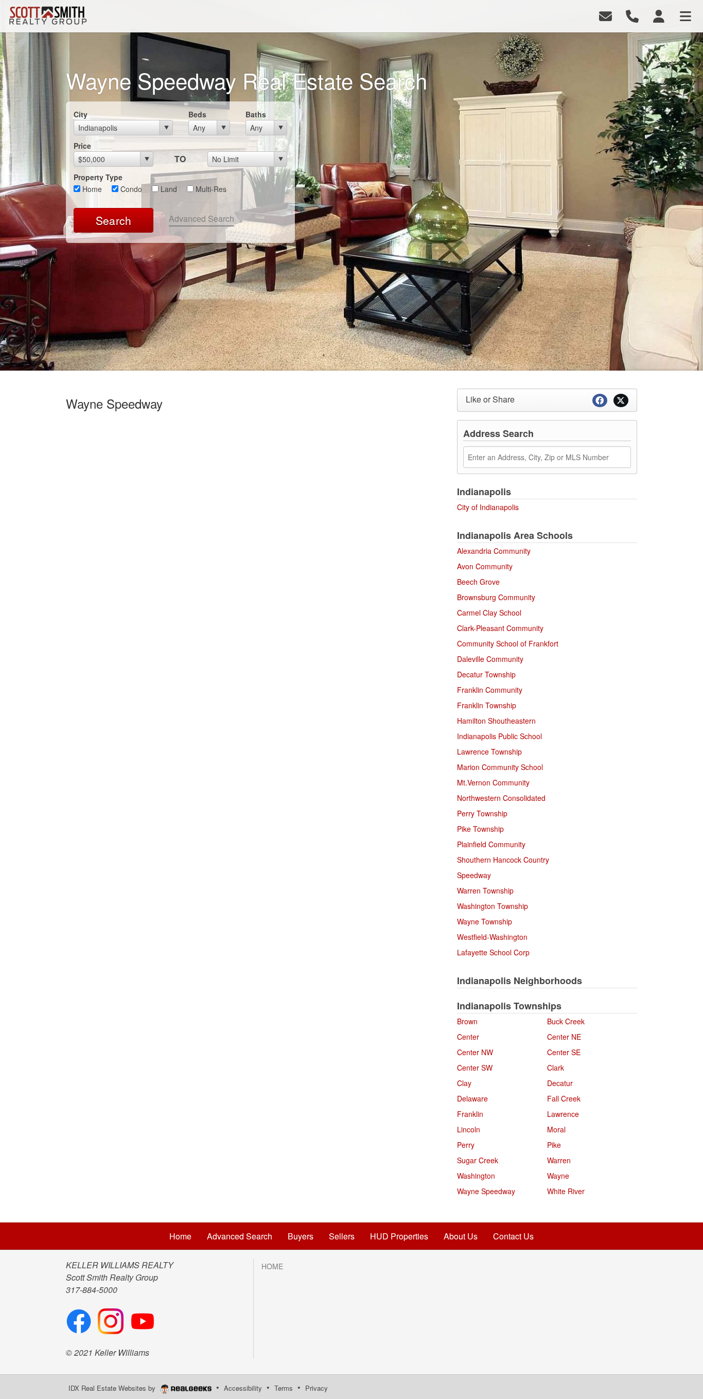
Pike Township (480, 829)
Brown (467, 1021)
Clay (464, 1083)
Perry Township (482, 813)
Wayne (558, 1175)
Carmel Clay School (489, 612)
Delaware (472, 1098)
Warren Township (485, 890)
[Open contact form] (605, 15)
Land (168, 189)
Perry (465, 1145)
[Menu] (685, 15)
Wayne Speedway (486, 1191)
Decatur (560, 1083)
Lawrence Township (489, 751)
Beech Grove (478, 581)
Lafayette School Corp (493, 952)
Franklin (470, 1114)
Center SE (564, 1052)
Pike (554, 1145)
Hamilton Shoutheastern (496, 720)
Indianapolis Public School (499, 736)
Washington (476, 1175)
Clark (555, 1067)
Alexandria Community (494, 551)
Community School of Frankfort (507, 643)
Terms (283, 1388)
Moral (556, 1129)
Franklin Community (489, 690)
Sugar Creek (477, 1160)
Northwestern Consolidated (501, 798)
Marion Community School (500, 767)
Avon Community (485, 566)
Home (91, 189)
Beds (197, 114)
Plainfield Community (491, 844)
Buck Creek (566, 1021)
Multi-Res (210, 189)
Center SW (475, 1067)
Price (82, 146)
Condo (130, 189)
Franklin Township (486, 705)
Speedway (474, 875)
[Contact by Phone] (632, 15)
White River (566, 1191)
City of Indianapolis (488, 507)
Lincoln (468, 1129)
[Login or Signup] (658, 15)
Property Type (98, 177)
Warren (559, 1160)
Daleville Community (490, 659)
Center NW (475, 1052)
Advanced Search (201, 218)
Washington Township (492, 906)
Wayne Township (484, 921)
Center (468, 1036)
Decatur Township (486, 674)
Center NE (564, 1036)
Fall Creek (564, 1098)
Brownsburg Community (496, 597)
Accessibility (243, 1388)
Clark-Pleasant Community (500, 628)
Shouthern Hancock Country (503, 859)
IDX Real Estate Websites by (112, 1388)
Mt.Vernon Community (493, 782)
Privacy (316, 1388)
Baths (255, 114)
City (80, 114)
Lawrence (563, 1114)
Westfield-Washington (492, 937)
